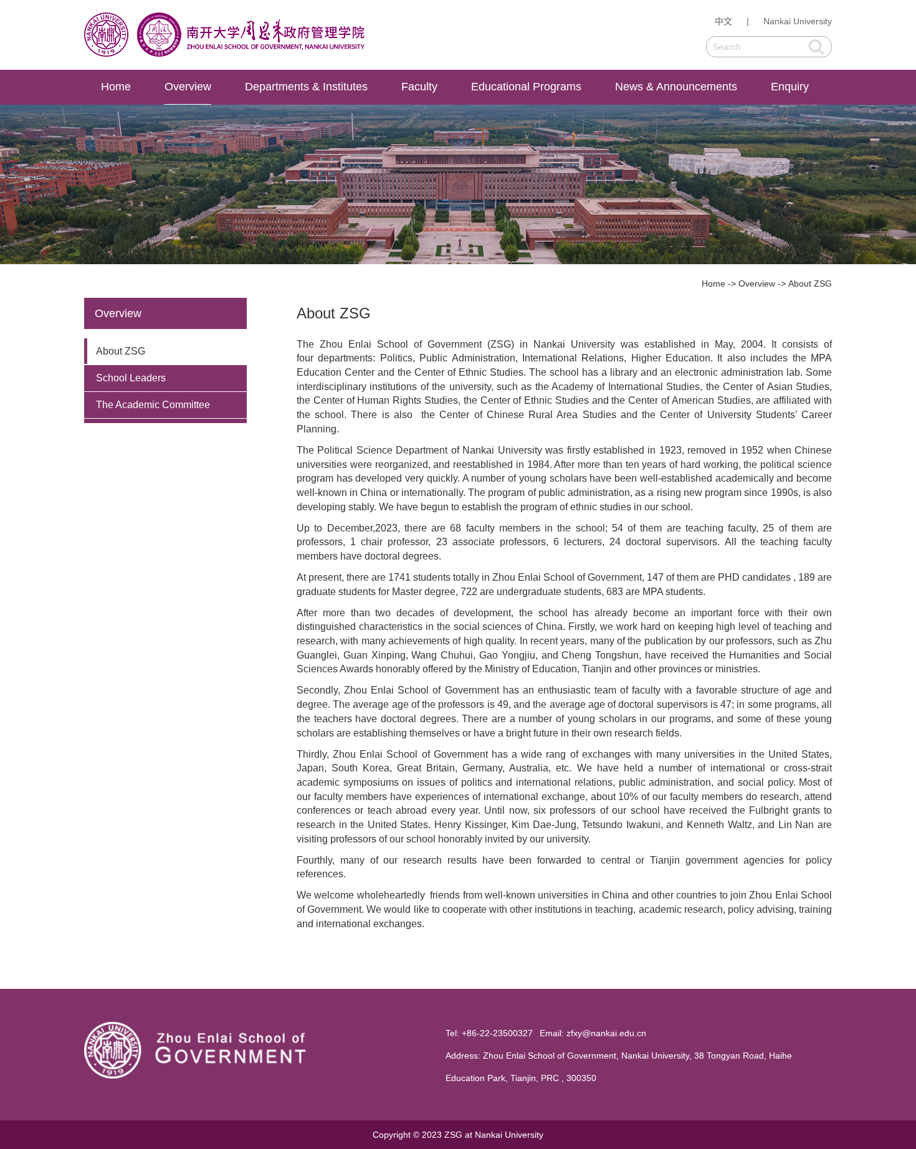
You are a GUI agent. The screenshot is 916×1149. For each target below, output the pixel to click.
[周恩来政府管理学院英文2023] (224, 34)
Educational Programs (526, 86)
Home (116, 86)
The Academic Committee (153, 404)
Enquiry (790, 86)
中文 (723, 21)
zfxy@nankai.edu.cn (606, 1033)
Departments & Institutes (306, 86)
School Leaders (131, 378)
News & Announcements (676, 86)
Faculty (419, 86)
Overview (188, 86)
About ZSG (810, 283)
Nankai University (797, 21)
